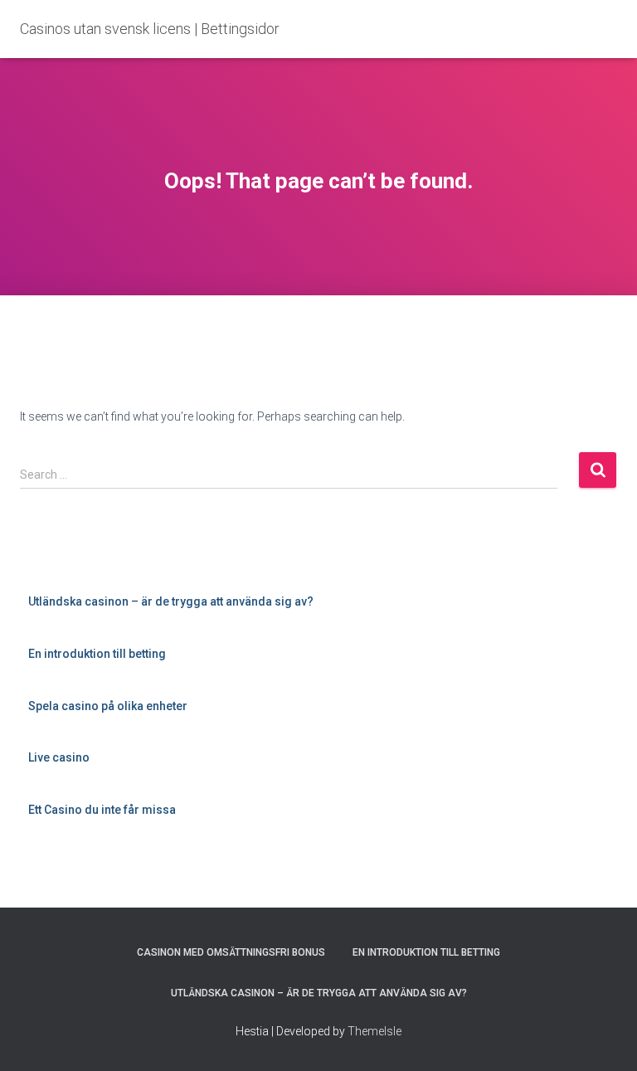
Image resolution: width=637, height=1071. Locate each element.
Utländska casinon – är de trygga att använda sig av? (171, 601)
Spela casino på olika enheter (107, 706)
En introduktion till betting (97, 653)
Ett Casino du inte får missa (102, 809)
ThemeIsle (374, 1031)
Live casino (59, 757)
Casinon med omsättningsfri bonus (231, 952)
